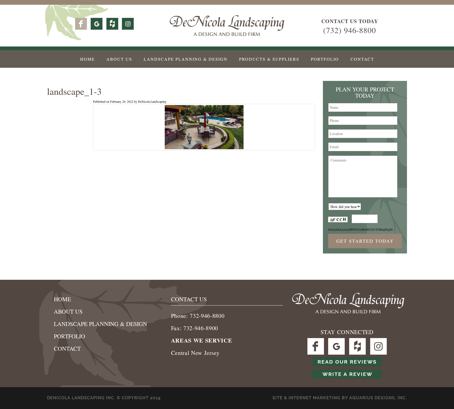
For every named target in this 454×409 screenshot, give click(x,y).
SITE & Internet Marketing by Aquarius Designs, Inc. (339, 397)
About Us (119, 59)
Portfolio (325, 59)
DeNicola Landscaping (152, 101)
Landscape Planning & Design (186, 59)
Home (87, 59)
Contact (362, 59)
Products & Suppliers (269, 59)
